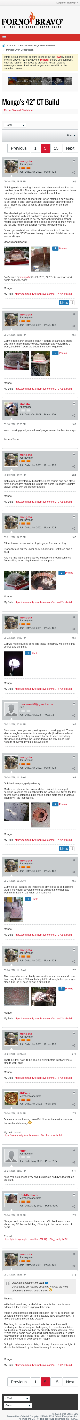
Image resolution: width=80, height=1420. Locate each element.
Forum (12, 45)
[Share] (74, 172)
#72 (74, 1113)
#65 (74, 537)
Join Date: (25, 171)
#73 (74, 1171)
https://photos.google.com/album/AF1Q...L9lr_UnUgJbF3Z (36, 1239)
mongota (25, 161)
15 (56, 148)
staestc (24, 404)
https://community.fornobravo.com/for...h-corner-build (33, 1135)
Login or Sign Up (65, 2)
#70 (74, 970)
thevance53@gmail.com (36, 704)
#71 (74, 1054)
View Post (46, 1283)
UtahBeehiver (28, 1195)
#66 (74, 638)
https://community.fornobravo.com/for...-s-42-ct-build (43, 294)
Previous (19, 148)
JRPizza (24, 1093)
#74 (74, 1215)
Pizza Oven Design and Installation (37, 45)
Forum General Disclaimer (18, 110)
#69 (74, 881)
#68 (74, 777)
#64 (74, 475)
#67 (74, 724)
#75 (74, 1274)
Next (70, 148)
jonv (22, 1150)
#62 (74, 335)
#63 (74, 424)
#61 (74, 181)
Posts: (47, 171)
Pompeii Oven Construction (19, 50)
